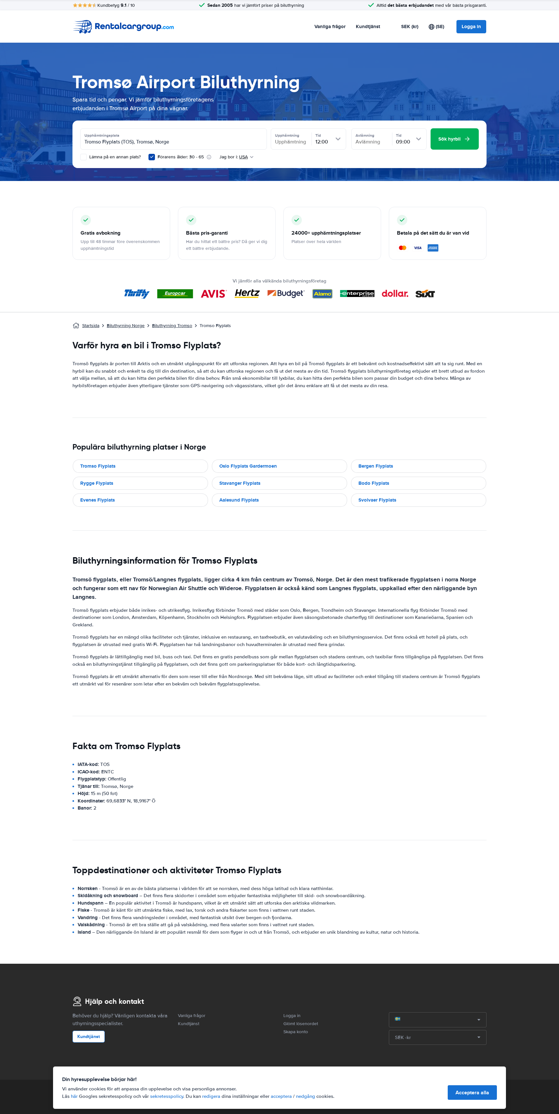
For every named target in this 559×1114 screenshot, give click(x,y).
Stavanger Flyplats (239, 483)
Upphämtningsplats (101, 135)
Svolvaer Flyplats (377, 500)
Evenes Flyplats (97, 500)
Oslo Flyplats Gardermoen (248, 466)
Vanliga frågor (329, 26)
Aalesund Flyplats (239, 500)
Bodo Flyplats (373, 483)
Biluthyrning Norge (126, 325)
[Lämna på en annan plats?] (83, 157)
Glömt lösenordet (300, 1023)
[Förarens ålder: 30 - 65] (151, 157)
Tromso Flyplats (97, 466)
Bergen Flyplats (375, 466)
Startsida (90, 325)
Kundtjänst (368, 26)
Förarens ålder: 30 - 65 (181, 157)
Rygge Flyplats (96, 483)
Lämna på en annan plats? (114, 157)
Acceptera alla (472, 1092)
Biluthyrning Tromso (172, 325)
